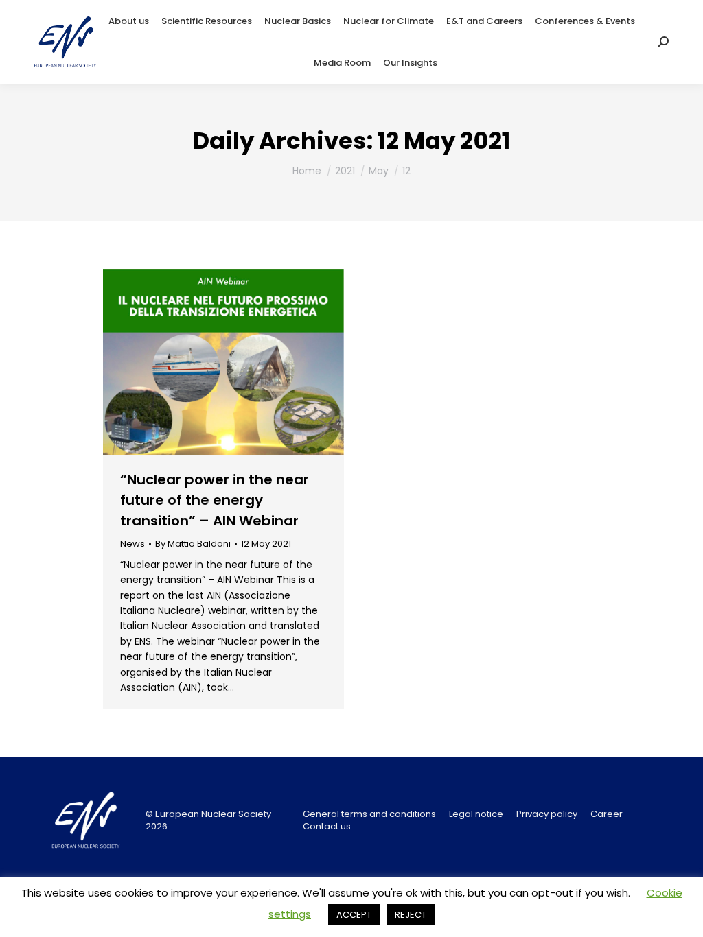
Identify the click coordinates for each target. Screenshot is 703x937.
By (193, 544)
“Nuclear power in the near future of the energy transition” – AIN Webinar (214, 500)
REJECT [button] (410, 914)
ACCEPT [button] (353, 914)
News (132, 543)
